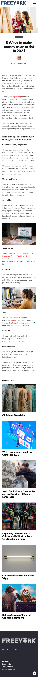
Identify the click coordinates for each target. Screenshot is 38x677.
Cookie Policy (6, 661)
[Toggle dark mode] (34, 673)
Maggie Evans (21, 63)
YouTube (26, 256)
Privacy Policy (6, 664)
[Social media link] (3, 649)
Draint (21, 189)
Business (19, 37)
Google (14, 320)
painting (17, 97)
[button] (29, 3)
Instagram (6, 256)
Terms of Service (7, 667)
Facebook (29, 253)
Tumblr (19, 256)
